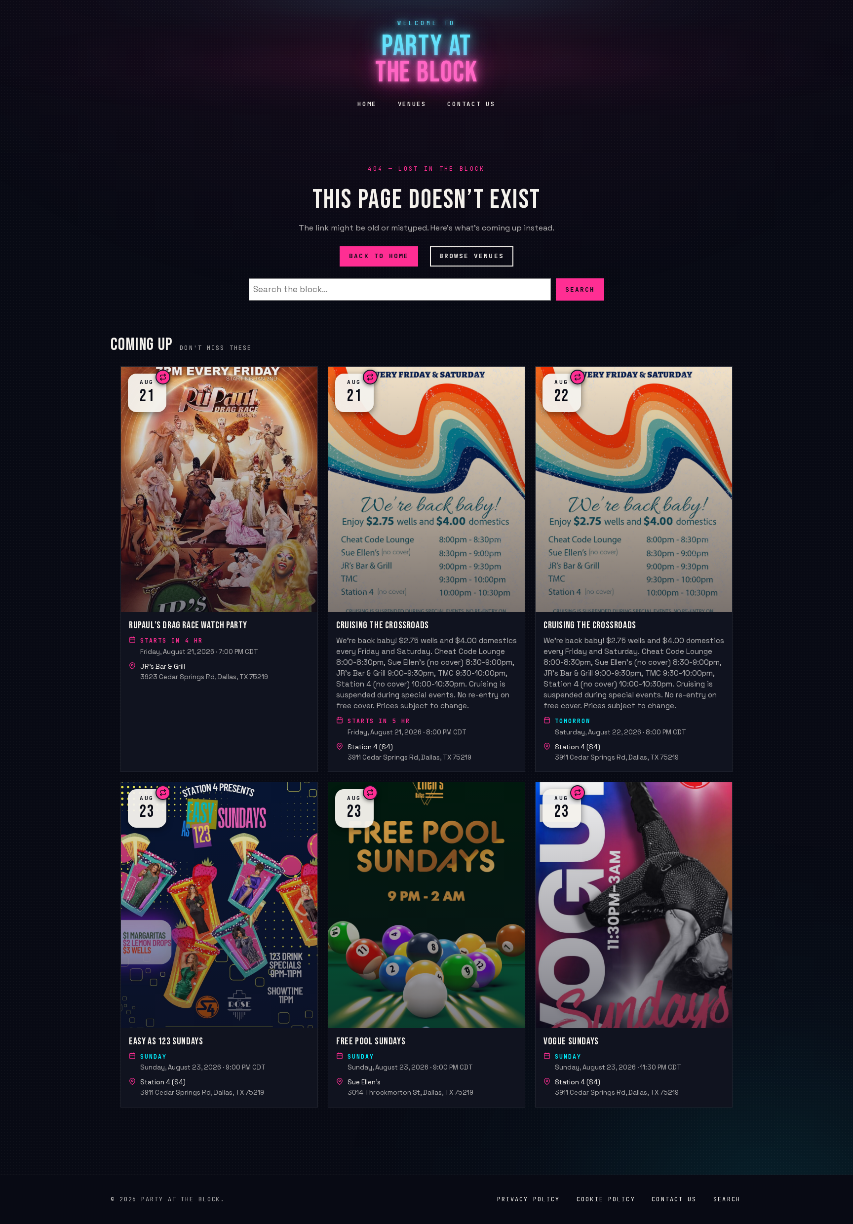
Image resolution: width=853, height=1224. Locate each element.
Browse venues (471, 256)
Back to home (379, 256)
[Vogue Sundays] (634, 944)
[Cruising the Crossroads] (426, 569)
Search (580, 289)
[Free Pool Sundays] (426, 944)
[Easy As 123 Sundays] (219, 944)
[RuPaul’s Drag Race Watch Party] (219, 569)
